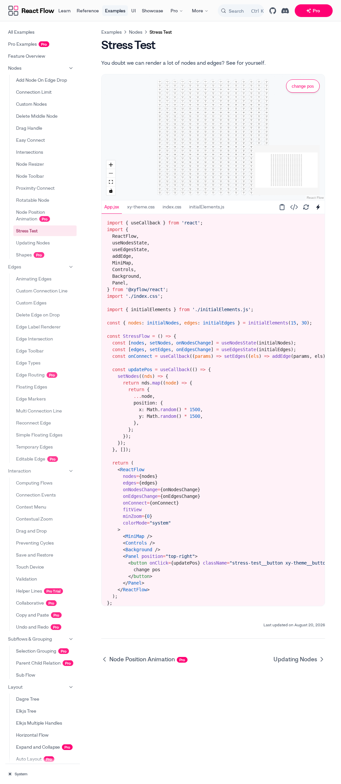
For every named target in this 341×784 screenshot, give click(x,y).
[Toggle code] (294, 207)
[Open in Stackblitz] (318, 207)
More (197, 10)
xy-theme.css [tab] (141, 206)
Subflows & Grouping (30, 639)
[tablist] (187, 207)
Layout (15, 687)
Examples (115, 10)
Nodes (14, 68)
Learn (64, 10)
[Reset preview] (306, 207)
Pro (174, 10)
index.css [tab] (172, 206)
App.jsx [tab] (111, 206)
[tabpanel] (213, 419)
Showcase (152, 10)
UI (133, 10)
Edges (14, 266)
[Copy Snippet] (282, 207)
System (21, 773)
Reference (88, 10)
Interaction (19, 471)
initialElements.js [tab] (206, 206)
